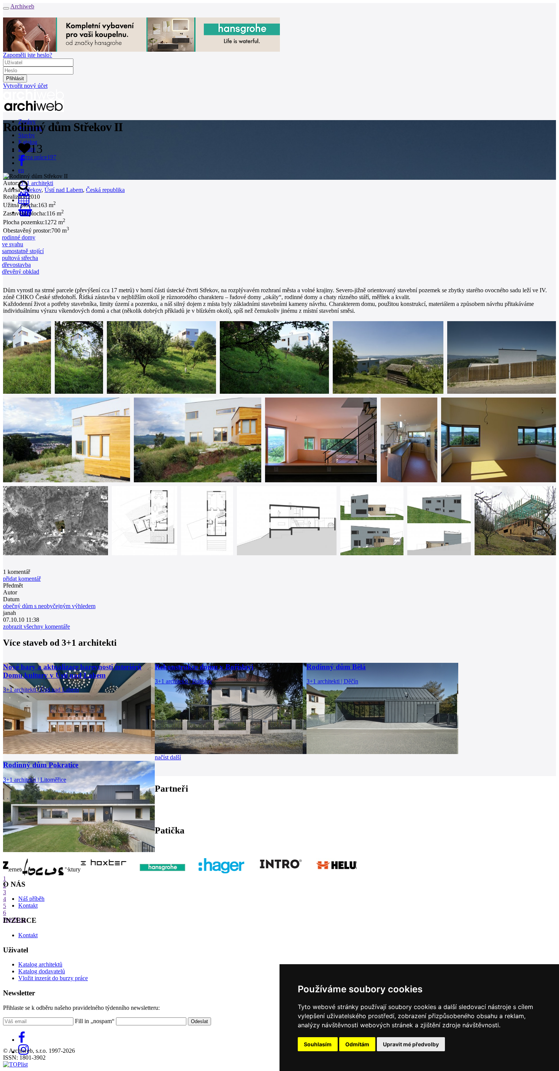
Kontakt (28, 905)
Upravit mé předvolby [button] (411, 1044)
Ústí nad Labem (63, 190)
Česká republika (105, 190)
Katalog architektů (40, 964)
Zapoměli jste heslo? (27, 55)
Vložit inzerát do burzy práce (53, 978)
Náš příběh (31, 898)
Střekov (32, 190)
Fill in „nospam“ (94, 1021)
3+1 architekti (36, 183)
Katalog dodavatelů (41, 971)
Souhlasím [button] (318, 1044)
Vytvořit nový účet (25, 85)
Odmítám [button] (357, 1044)
